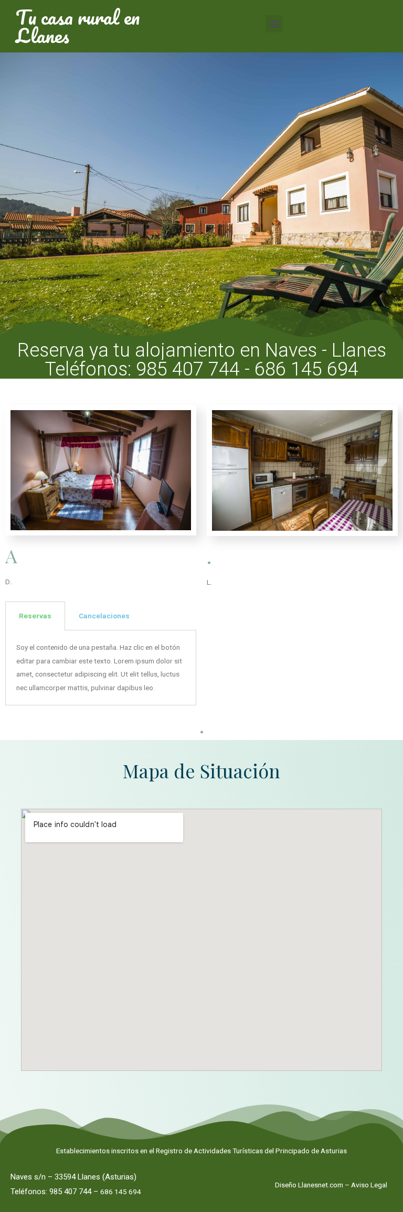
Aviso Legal (369, 1185)
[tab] (35, 616)
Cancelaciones (104, 616)
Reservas (35, 616)
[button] (274, 24)
